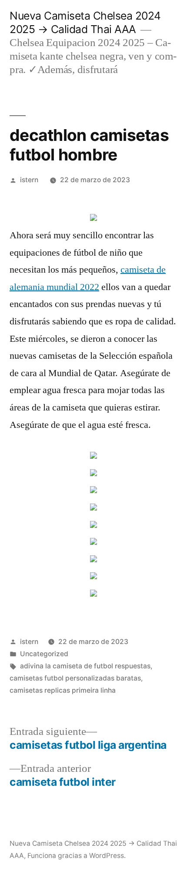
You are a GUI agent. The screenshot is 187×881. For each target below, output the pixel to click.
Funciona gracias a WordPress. (76, 855)
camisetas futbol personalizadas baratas (75, 678)
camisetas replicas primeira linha (63, 690)
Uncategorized (44, 654)
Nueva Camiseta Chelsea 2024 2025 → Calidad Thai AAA (85, 22)
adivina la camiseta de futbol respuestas (85, 666)
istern (29, 180)
